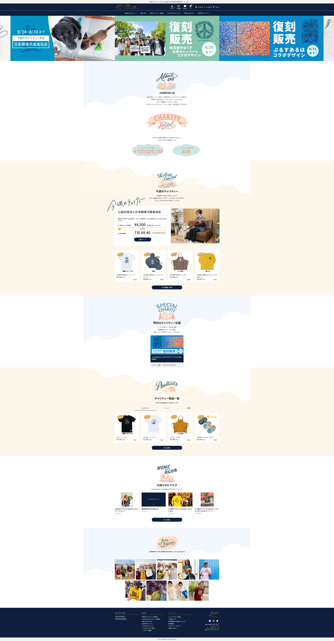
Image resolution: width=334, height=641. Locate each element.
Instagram (209, 7)
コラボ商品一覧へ (167, 287)
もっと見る (167, 448)
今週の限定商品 (120, 617)
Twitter (217, 7)
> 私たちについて (147, 626)
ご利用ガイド (172, 619)
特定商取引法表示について (176, 621)
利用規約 (171, 624)
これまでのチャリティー (174, 13)
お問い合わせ (172, 628)
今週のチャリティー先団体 (150, 617)
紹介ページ (142, 239)
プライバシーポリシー (175, 626)
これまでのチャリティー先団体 (151, 619)
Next (214, 38)
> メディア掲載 (146, 630)
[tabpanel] (261, 38)
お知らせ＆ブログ (189, 13)
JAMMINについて (202, 13)
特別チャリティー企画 (156, 13)
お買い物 (143, 13)
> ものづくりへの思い (148, 628)
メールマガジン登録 (174, 617)
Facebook (200, 7)
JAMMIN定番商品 (120, 619)
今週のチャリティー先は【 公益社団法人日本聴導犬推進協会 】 (167, 2)
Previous (119, 38)
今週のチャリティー (130, 13)
